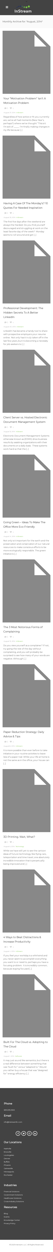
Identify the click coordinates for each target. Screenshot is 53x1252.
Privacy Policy (9, 1223)
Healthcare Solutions (12, 1198)
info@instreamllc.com (13, 1122)
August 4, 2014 (9, 951)
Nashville (7, 1149)
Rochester (8, 1175)
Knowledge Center (12, 1220)
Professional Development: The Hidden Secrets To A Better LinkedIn (23, 313)
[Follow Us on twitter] (23, 1133)
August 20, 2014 (10, 327)
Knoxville (7, 1152)
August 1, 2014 (9, 1056)
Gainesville (8, 1168)
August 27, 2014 (10, 112)
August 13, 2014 (9, 641)
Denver (7, 1158)
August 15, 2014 (9, 431)
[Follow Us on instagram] (29, 1133)
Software (18, 1056)
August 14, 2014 (9, 536)
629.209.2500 (9, 1110)
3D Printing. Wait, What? (19, 836)
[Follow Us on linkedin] (35, 1133)
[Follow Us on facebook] (18, 1133)
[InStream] (23, 9)
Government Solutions (13, 1195)
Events (6, 1217)
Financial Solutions (11, 1191)
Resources (10, 1207)
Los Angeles (9, 1155)
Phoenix (7, 1165)
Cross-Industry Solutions (14, 1201)
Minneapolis (9, 1172)
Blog (6, 1213)
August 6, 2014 (9, 846)
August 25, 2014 (10, 217)
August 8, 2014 (9, 746)
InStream (19, 112)
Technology (20, 846)
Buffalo (7, 1162)
